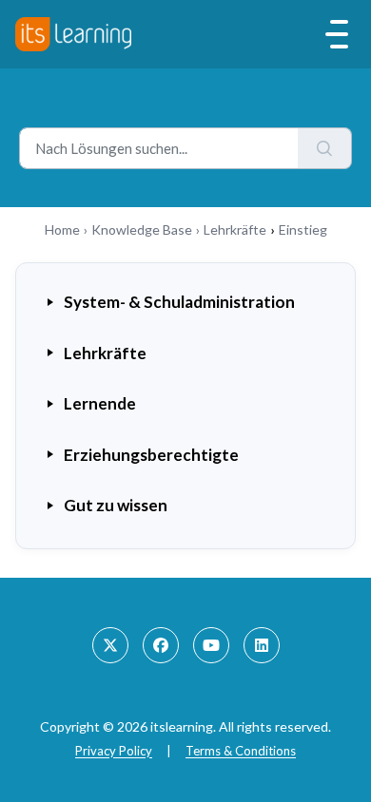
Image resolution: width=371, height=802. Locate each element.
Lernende (100, 403)
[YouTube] (211, 645)
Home (62, 229)
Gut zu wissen (115, 505)
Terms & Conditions (241, 750)
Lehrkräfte (235, 229)
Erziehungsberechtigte (151, 455)
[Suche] (325, 148)
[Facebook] (161, 645)
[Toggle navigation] (337, 34)
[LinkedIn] (262, 645)
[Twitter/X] (110, 645)
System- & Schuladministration (179, 302)
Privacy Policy (113, 750)
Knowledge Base (141, 229)
